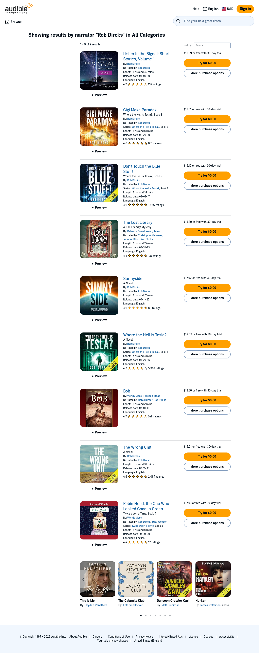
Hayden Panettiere (96, 605)
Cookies (208, 636)
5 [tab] (160, 615)
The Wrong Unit (137, 447)
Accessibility (226, 636)
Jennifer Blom (131, 239)
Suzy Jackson (159, 521)
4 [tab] (155, 615)
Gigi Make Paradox (140, 110)
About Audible (78, 636)
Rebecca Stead (136, 231)
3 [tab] (151, 615)
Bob (126, 391)
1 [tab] (141, 615)
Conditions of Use (119, 636)
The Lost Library (137, 222)
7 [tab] (170, 615)
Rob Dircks (133, 63)
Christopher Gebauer (150, 235)
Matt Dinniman (170, 605)
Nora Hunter (145, 400)
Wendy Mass (153, 231)
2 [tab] (146, 615)
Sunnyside (132, 278)
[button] (207, 63)
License (193, 636)
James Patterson (210, 605)
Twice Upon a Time (143, 526)
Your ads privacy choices (112, 640)
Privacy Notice (144, 636)
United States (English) (148, 640)
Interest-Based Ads (171, 636)
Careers (97, 636)
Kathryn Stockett (133, 605)
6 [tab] (165, 615)
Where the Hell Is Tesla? (145, 127)
